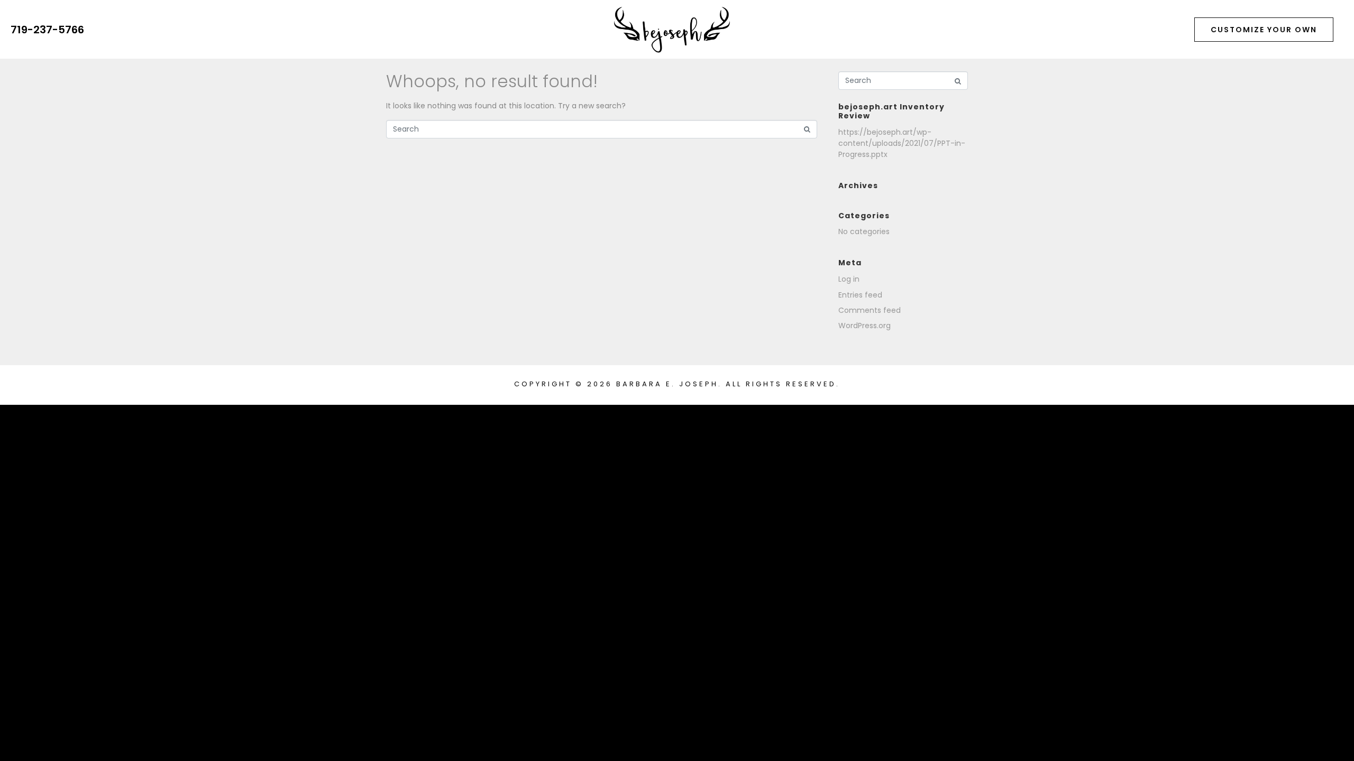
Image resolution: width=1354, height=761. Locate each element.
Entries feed (860, 295)
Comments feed (869, 310)
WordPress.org (864, 325)
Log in (848, 279)
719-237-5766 (47, 29)
